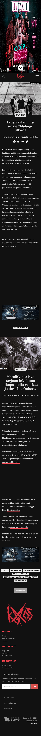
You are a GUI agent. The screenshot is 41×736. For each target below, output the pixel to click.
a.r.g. (5, 570)
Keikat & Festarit (9, 638)
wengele (20, 580)
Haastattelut (7, 655)
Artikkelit (6, 653)
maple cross (31, 570)
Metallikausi (20, 574)
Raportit (5, 651)
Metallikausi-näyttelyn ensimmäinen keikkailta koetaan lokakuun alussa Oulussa (20, 537)
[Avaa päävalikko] (37, 76)
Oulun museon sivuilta (19, 527)
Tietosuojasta (7, 668)
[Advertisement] (20, 481)
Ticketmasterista (13, 510)
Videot (5, 641)
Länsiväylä (20, 328)
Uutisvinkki (6, 665)
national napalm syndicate (20, 577)
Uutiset (20, 115)
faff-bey (16, 570)
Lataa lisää (20, 591)
